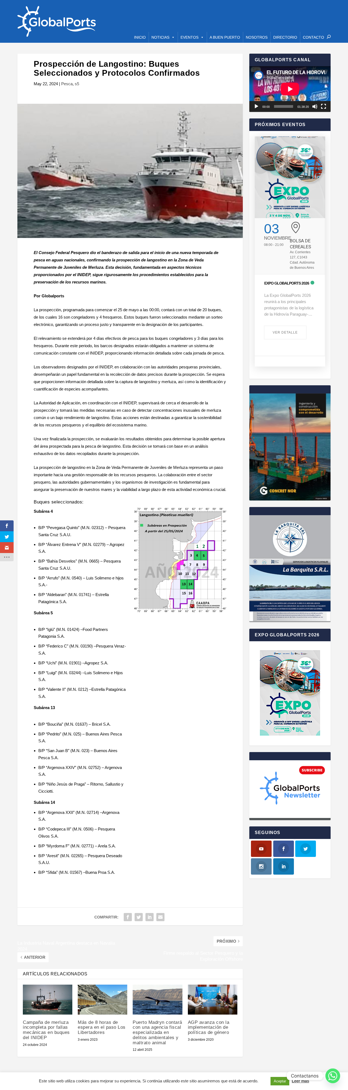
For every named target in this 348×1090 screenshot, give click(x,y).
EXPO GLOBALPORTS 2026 (286, 283)
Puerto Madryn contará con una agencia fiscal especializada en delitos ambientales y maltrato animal (157, 1032)
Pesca (67, 83)
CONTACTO (313, 37)
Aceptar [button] (280, 1081)
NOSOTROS (257, 37)
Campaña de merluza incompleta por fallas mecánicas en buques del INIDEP (46, 1030)
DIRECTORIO (285, 37)
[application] (290, 89)
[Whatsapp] (332, 1075)
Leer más (300, 1081)
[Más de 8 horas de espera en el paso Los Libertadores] (102, 999)
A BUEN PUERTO (225, 37)
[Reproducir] (256, 106)
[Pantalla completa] (323, 106)
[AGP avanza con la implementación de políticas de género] (212, 999)
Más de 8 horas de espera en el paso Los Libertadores (102, 1027)
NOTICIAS (160, 37)
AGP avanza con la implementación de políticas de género (208, 1027)
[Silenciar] (315, 106)
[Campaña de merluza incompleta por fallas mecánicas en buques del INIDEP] (47, 999)
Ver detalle (285, 332)
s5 (77, 83)
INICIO (140, 37)
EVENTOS (189, 37)
